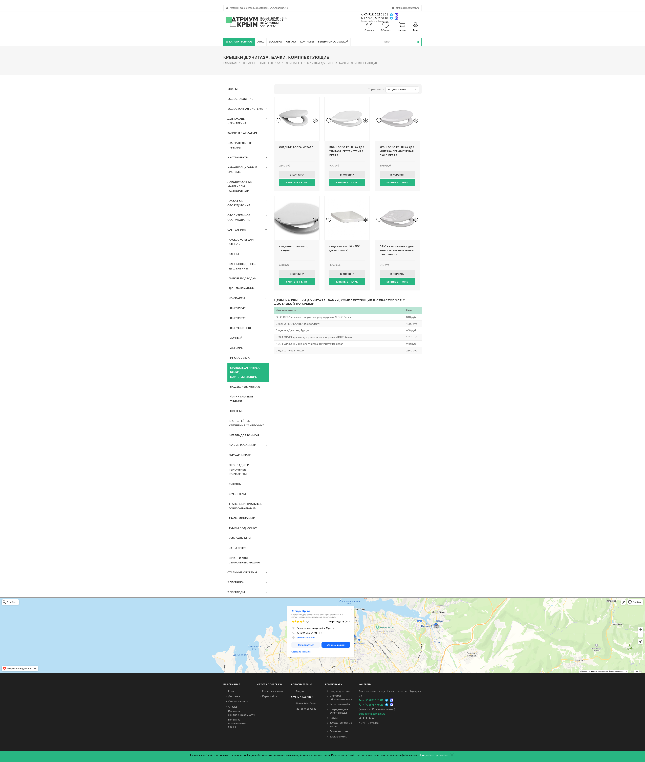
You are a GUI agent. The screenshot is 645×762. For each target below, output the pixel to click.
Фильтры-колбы (340, 704)
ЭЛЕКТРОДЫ (236, 592)
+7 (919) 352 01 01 (375, 14)
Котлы (334, 718)
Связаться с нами (272, 691)
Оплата (291, 41)
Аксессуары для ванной (241, 242)
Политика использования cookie (237, 723)
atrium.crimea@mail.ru (407, 8)
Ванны (234, 254)
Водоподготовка (340, 691)
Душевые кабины (242, 288)
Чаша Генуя (237, 548)
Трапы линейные (242, 518)
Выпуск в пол (240, 328)
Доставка (275, 41)
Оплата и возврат (239, 701)
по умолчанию (397, 89)
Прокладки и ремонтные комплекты (239, 470)
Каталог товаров (240, 41)
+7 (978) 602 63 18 (375, 18)
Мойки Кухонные (242, 445)
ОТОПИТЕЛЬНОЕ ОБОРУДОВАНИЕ (238, 217)
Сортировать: (376, 89)
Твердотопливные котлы (341, 724)
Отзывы (233, 706)
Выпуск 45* (238, 308)
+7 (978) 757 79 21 (372, 704)
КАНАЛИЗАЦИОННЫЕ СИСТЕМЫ (242, 169)
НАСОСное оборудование (238, 203)
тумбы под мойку (243, 528)
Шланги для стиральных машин (244, 560)
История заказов (306, 708)
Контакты (307, 41)
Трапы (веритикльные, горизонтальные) (246, 506)
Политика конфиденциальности (241, 713)
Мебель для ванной (244, 435)
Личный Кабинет (306, 703)
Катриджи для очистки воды (339, 711)
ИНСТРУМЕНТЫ (238, 157)
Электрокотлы (339, 736)
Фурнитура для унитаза (241, 399)
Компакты (237, 298)
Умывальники (240, 538)
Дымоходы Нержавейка (236, 121)
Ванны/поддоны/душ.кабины (242, 266)
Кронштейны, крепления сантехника (246, 423)
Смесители (237, 494)
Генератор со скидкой (333, 41)
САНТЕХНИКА (236, 229)
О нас (260, 41)
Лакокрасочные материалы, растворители (239, 186)
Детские (236, 348)
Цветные (236, 411)
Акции (300, 691)
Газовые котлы (339, 731)
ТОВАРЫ (232, 89)
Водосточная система (245, 109)
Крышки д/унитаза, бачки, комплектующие (245, 372)
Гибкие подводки (242, 278)
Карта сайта (269, 696)
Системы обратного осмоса (341, 697)
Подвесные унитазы (245, 386)
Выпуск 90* (238, 318)
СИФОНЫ (235, 484)
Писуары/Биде (240, 455)
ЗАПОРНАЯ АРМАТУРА (242, 133)
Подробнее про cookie (434, 755)
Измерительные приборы (239, 145)
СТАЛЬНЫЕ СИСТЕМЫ (242, 572)
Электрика (235, 582)
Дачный (236, 338)
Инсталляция (240, 357)
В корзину (297, 174)
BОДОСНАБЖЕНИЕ (240, 99)
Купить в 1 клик (297, 182)
